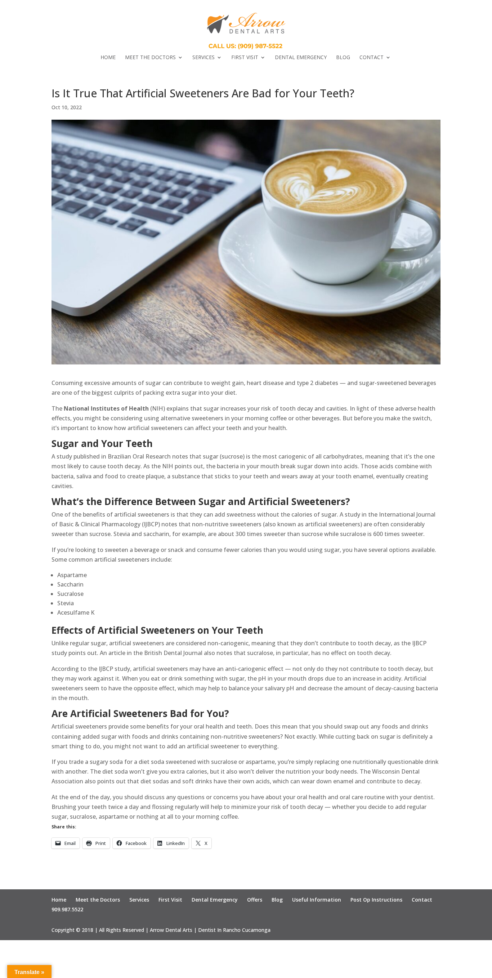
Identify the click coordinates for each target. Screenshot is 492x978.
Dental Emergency (301, 58)
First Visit (244, 58)
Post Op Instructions (376, 899)
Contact (371, 58)
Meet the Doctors (150, 58)
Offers (254, 899)
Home (108, 58)
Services (203, 58)
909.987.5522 (67, 909)
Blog (343, 58)
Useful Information (316, 899)
